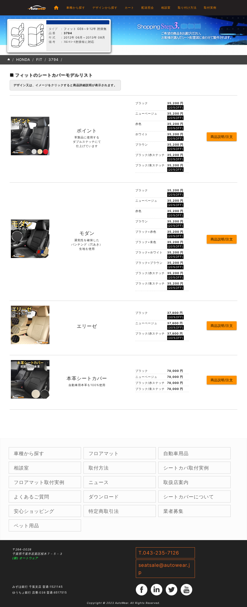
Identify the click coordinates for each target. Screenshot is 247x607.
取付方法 (99, 468)
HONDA (23, 59)
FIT (39, 59)
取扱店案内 (176, 482)
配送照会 (147, 7)
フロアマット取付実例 (39, 482)
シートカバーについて (188, 497)
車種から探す (75, 7)
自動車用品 (176, 453)
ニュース (99, 482)
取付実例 (210, 7)
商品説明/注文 (222, 137)
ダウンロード (104, 497)
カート (129, 7)
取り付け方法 (187, 7)
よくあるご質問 (31, 497)
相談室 (166, 7)
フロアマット (104, 453)
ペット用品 (26, 526)
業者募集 (173, 511)
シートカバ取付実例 (186, 468)
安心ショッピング (34, 511)
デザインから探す (104, 7)
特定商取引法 (104, 511)
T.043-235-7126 (158, 553)
